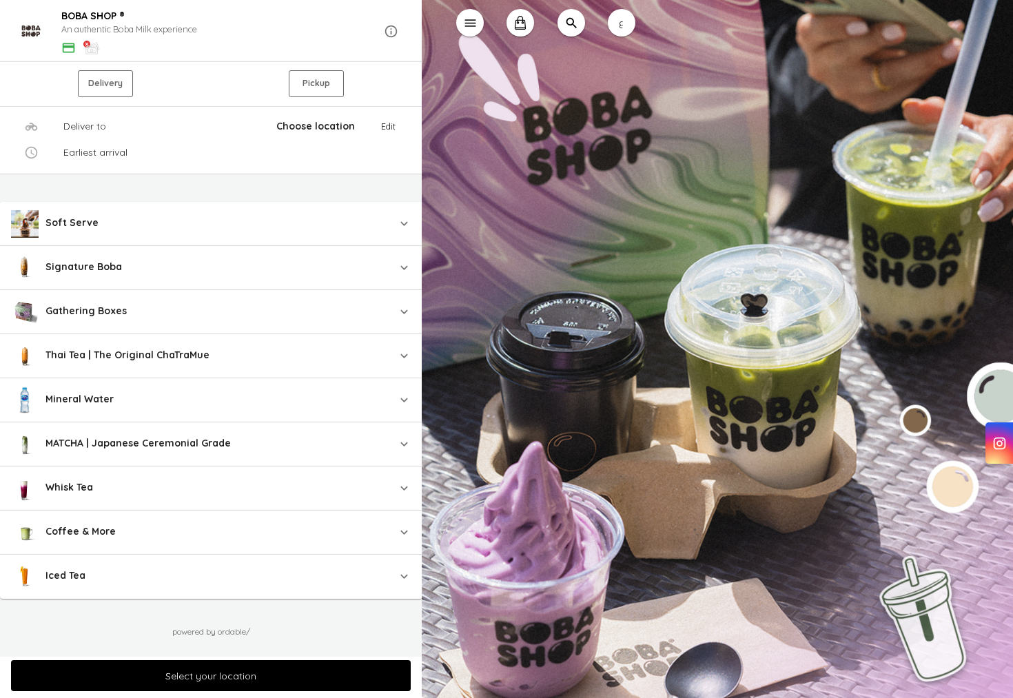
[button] (211, 31)
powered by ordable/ (211, 631)
